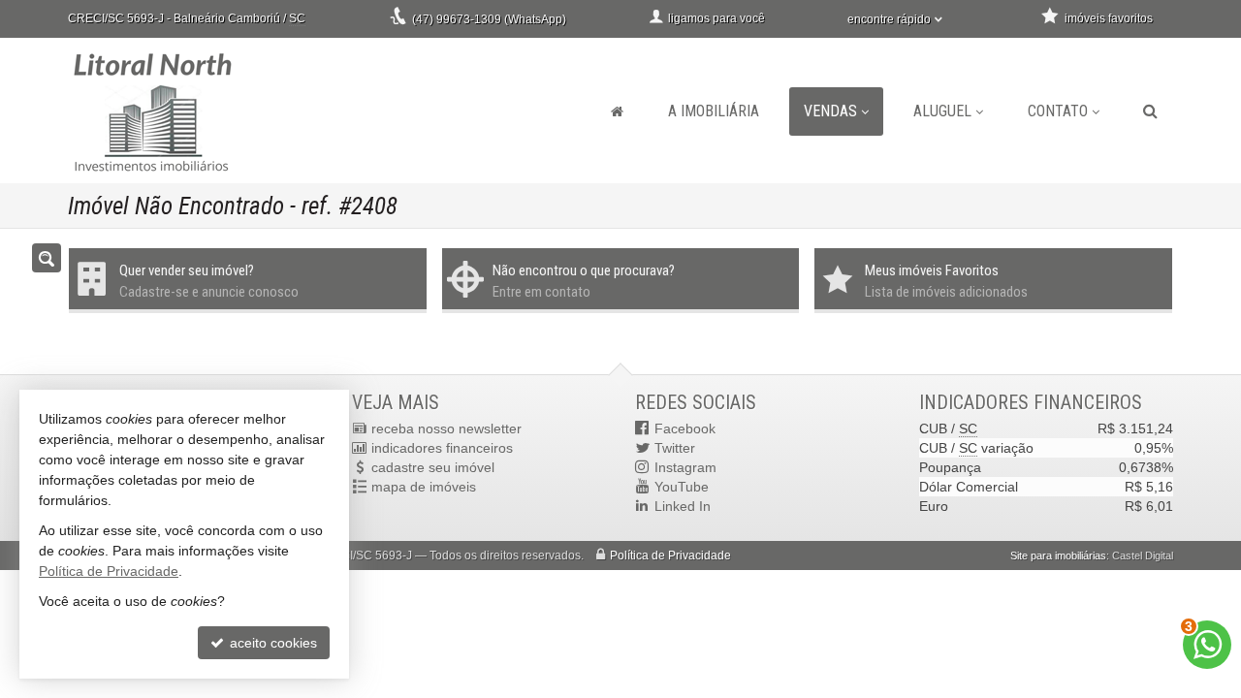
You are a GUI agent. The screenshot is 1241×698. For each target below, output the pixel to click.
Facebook (685, 428)
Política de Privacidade (670, 555)
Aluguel (942, 111)
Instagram (685, 467)
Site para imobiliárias (1058, 555)
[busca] (1150, 111)
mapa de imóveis (423, 486)
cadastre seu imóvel (432, 467)
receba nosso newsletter (446, 428)
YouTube (681, 486)
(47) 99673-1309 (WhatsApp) (489, 19)
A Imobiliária (713, 111)
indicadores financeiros (442, 448)
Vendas (830, 111)
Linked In (682, 506)
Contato (1058, 111)
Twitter (674, 448)
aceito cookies (271, 642)
